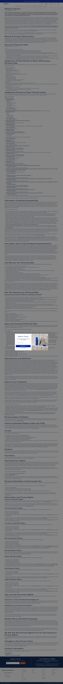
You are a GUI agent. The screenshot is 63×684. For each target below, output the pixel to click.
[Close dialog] (47, 335)
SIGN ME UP (23, 346)
